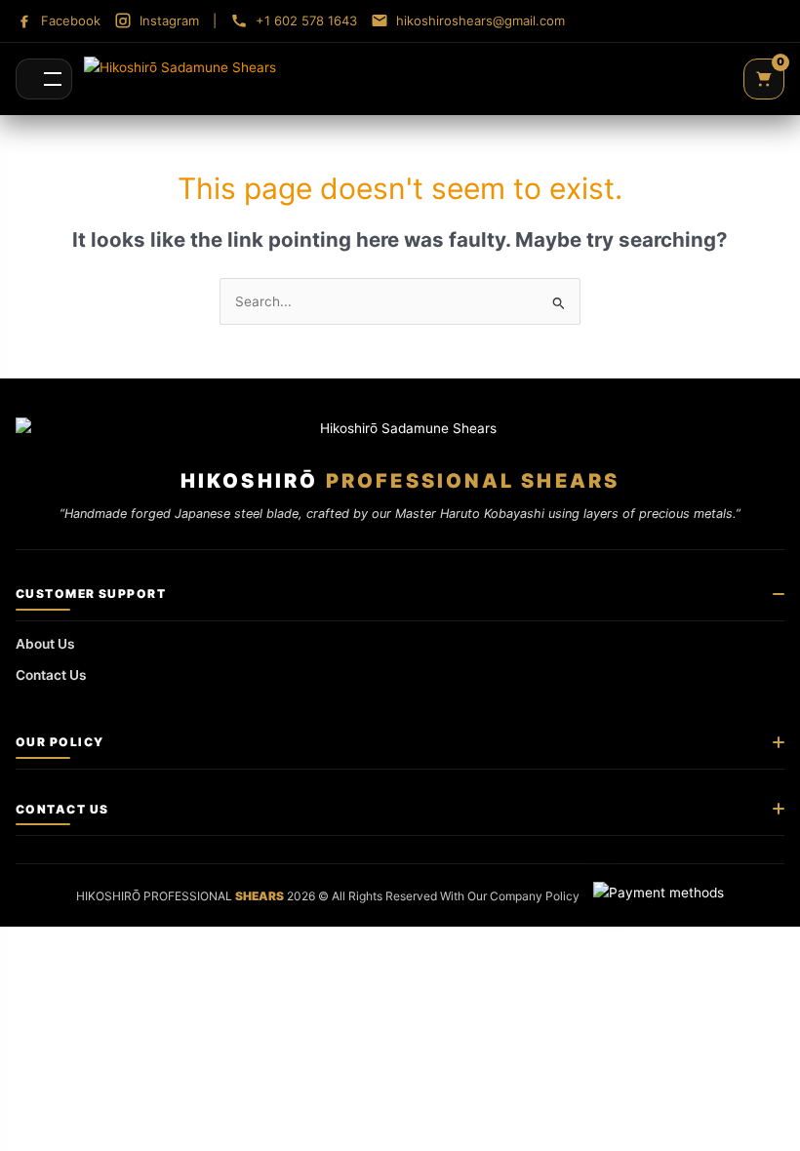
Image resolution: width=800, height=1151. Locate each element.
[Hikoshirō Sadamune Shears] (180, 79)
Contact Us (51, 675)
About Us (45, 644)
